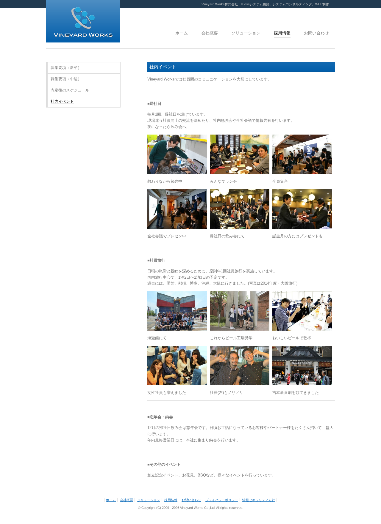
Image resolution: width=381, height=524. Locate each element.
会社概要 (209, 33)
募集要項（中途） (66, 79)
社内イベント (62, 101)
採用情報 (282, 33)
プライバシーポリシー (221, 500)
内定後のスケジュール (70, 90)
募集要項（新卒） (66, 67)
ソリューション (245, 33)
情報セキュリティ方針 (258, 500)
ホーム (181, 33)
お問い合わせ (316, 33)
